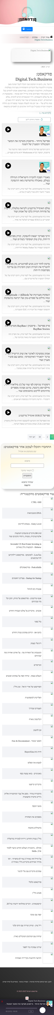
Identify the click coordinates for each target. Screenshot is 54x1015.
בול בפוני (37, 621)
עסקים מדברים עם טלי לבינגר (29, 871)
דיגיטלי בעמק (36, 643)
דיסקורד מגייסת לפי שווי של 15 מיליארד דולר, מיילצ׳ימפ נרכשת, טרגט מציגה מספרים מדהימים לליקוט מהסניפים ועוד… (27, 387)
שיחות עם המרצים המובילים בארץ (27, 936)
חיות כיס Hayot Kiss (33, 752)
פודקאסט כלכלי (35, 882)
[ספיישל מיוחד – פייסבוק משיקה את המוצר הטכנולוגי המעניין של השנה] (44, 130)
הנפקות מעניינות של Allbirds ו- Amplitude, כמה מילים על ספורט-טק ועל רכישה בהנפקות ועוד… (27, 298)
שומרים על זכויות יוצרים (10, 982)
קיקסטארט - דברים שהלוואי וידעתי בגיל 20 (24, 904)
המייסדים (37, 665)
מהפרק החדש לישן (33, 119)
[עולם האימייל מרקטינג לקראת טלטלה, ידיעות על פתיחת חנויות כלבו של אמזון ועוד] (49, 202)
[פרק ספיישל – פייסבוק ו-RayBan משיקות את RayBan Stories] (49, 319)
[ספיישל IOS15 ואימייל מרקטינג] (49, 409)
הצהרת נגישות (23, 982)
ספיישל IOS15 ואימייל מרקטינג (34, 415)
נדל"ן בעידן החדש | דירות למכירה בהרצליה (24, 839)
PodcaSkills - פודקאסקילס (30, 567)
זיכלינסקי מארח (35, 719)
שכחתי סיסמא (27, 482)
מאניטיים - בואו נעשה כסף (30, 773)
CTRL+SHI (36, 502)
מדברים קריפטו (35, 784)
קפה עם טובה (35, 914)
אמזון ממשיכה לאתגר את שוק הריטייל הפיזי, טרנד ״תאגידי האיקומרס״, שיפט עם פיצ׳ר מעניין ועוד (27, 356)
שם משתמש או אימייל (27, 451)
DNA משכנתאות (34, 513)
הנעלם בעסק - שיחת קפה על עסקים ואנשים (23, 676)
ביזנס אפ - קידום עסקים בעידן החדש (26, 632)
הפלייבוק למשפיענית (33, 697)
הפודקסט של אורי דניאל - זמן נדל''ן (27, 687)
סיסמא (27, 461)
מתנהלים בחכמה (34, 828)
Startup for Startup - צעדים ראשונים (26, 578)
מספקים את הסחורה (33, 817)
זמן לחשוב (37, 730)
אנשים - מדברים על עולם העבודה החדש (25, 611)
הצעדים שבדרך (35, 708)
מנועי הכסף (36, 806)
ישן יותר (32, 437)
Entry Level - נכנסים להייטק (29, 524)
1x (31, 1011)
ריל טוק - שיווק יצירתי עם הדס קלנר (27, 925)
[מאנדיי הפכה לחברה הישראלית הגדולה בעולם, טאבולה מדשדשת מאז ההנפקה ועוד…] (44, 167)
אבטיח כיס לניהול (34, 589)
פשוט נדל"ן (36, 893)
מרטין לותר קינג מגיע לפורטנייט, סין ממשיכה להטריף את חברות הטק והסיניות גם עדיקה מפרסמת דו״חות (27, 267)
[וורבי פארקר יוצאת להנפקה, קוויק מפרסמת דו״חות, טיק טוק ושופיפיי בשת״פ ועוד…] (49, 230)
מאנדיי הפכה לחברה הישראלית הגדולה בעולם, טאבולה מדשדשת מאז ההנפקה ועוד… (30, 180)
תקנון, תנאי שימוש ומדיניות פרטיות (40, 982)
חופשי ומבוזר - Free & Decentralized (26, 741)
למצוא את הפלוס (34, 763)
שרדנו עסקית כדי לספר (32, 947)
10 (40, 437)
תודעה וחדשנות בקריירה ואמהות (28, 958)
